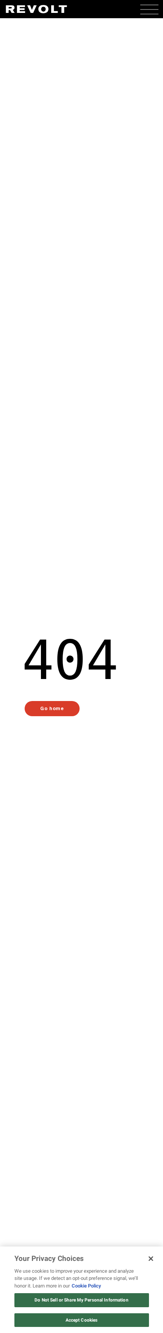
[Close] (151, 1258)
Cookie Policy (86, 1286)
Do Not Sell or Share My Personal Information (81, 1300)
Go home (52, 708)
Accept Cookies (82, 1320)
